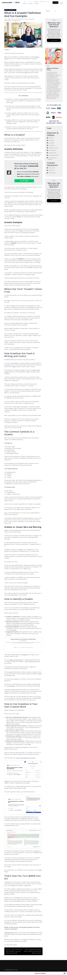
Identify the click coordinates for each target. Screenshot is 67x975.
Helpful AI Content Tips (10, 10)
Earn (48, 1)
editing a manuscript (16, 660)
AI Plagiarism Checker (53, 147)
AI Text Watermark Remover (52, 158)
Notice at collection (40, 973)
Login (61, 2)
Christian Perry (7, 20)
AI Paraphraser (51, 145)
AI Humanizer (11, 686)
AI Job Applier (51, 142)
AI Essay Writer (51, 167)
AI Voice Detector (52, 150)
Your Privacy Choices (55, 973)
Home (5, 19)
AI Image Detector (52, 152)
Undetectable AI (9, 932)
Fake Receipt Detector (53, 155)
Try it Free (55, 2)
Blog (9, 19)
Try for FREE (24, 181)
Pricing (41, 1)
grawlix (37, 152)
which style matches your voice (25, 758)
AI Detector (24, 654)
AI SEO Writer (51, 170)
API (45, 1)
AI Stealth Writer (52, 172)
